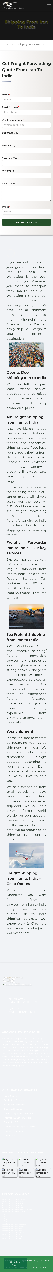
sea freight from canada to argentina (13, 1211)
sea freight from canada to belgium (13, 1232)
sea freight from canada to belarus (12, 1230)
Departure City (10, 133)
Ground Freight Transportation (18, 1113)
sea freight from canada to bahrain (13, 1223)
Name (6, 94)
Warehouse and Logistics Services (20, 1126)
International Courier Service (17, 1118)
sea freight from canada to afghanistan (14, 1199)
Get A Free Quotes (15, 1263)
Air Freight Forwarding (14, 1105)
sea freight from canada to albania (12, 1201)
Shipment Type (10, 158)
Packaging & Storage (14, 1122)
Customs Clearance (13, 1109)
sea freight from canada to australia (13, 1215)
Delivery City (9, 145)
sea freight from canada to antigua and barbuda (17, 1209)
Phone (6, 207)
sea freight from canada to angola (12, 1207)
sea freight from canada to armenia (13, 1213)
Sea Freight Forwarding (15, 1100)
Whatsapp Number (13, 120)
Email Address (10, 107)
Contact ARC (10, 1135)
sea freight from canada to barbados (13, 1226)
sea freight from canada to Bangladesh (14, 1224)
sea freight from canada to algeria (12, 1203)
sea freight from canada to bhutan (12, 1238)
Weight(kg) (8, 170)
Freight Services (11, 1096)
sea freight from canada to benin (12, 1236)
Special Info (8, 183)
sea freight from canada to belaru (12, 1228)
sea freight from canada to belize (12, 1234)
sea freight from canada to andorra (12, 1205)
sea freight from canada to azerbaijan (13, 1219)
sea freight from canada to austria (12, 1217)
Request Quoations (13, 1131)
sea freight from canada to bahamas (13, 1221)
